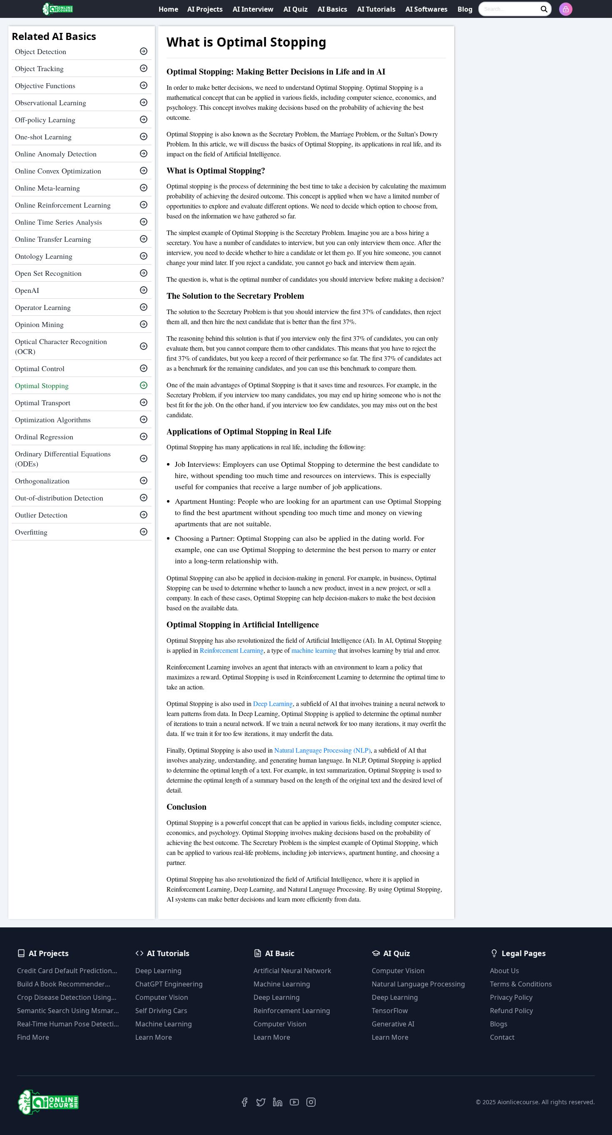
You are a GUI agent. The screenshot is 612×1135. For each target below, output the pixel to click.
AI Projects (205, 9)
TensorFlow (390, 1010)
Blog (465, 9)
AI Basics (332, 9)
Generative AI (393, 1023)
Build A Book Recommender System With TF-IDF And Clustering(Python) (61, 984)
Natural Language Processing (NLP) (322, 750)
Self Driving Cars (161, 1010)
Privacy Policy (511, 997)
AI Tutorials (376, 9)
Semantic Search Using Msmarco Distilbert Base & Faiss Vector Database (69, 1011)
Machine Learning (163, 1023)
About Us (504, 970)
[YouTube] (294, 1102)
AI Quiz (296, 9)
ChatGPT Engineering (169, 984)
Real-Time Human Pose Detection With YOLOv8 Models (69, 1024)
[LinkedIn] (278, 1102)
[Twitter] (261, 1102)
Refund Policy (511, 1010)
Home (168, 9)
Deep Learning (273, 703)
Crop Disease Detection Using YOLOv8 (64, 997)
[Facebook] (244, 1102)
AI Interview (253, 9)
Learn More (153, 1037)
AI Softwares (427, 9)
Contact (502, 1037)
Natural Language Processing (418, 984)
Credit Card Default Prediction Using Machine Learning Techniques (64, 971)
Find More (33, 1037)
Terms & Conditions (521, 984)
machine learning (313, 650)
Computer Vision (161, 997)
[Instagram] (311, 1102)
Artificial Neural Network (292, 970)
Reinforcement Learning (232, 650)
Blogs (499, 1023)
